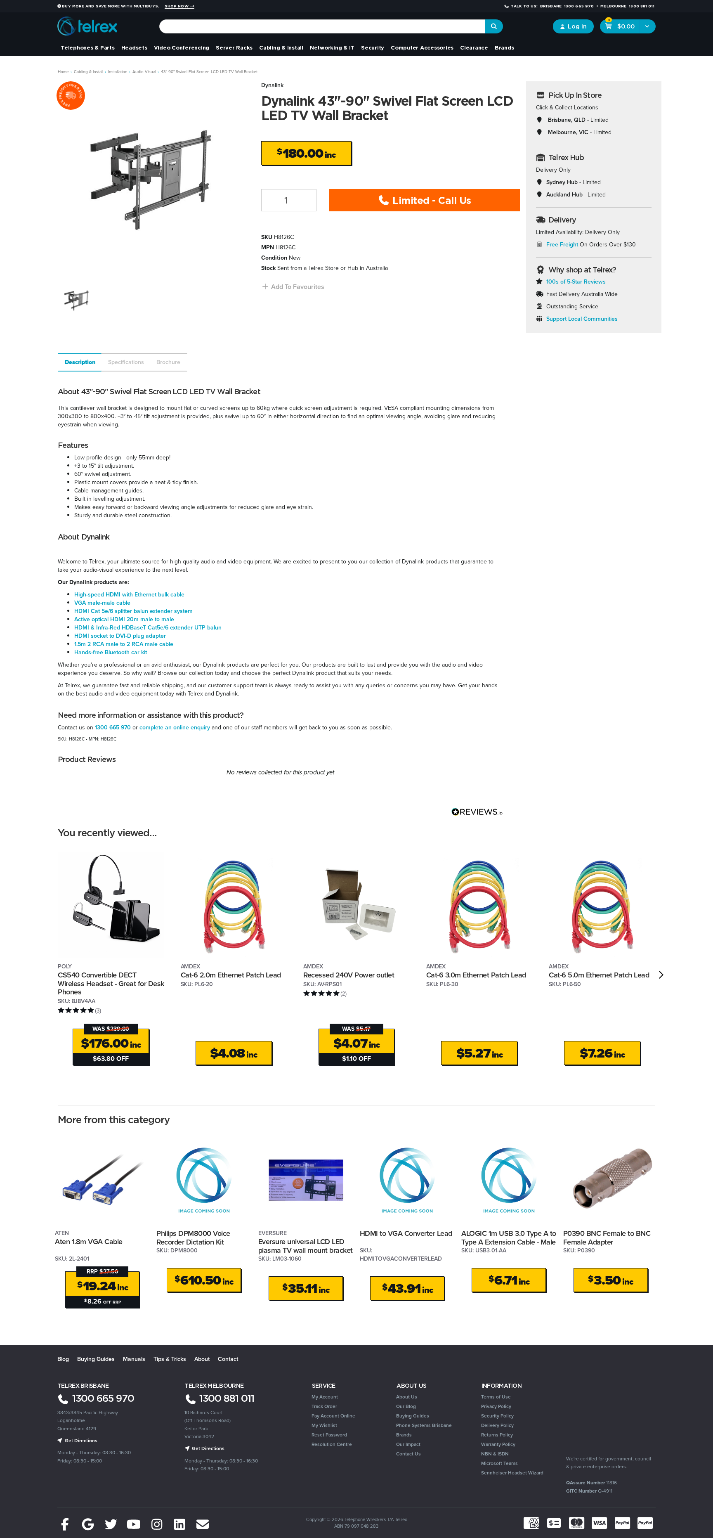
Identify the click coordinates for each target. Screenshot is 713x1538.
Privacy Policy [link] (496, 1406)
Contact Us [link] (408, 1454)
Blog (63, 1359)
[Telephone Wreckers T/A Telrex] (87, 23)
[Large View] (77, 300)
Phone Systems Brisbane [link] (424, 1425)
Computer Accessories (422, 47)
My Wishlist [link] (324, 1425)
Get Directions (80, 1440)
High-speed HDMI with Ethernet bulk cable (129, 594)
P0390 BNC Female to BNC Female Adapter (607, 1237)
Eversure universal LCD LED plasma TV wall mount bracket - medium (305, 1250)
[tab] (79, 362)
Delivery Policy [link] (497, 1425)
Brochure (168, 362)
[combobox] (322, 26)
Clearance (474, 47)
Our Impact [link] (408, 1444)
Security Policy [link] (497, 1416)
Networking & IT (332, 47)
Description (80, 362)
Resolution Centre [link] (332, 1444)
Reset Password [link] (329, 1435)
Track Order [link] (324, 1406)
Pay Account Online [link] (333, 1416)
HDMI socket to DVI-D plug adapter (120, 636)
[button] (292, 286)
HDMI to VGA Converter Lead (406, 1233)
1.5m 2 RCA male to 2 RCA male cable (123, 644)
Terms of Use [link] (496, 1397)
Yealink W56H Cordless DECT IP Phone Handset (65, 1504)
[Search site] (494, 26)
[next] (661, 974)
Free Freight (562, 244)
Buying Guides (96, 1359)
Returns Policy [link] (497, 1435)
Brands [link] (404, 1435)
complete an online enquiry (174, 727)
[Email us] (202, 1525)
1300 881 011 (225, 1398)
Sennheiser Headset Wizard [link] (512, 1472)
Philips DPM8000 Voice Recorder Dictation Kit (193, 1237)
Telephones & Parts (88, 47)
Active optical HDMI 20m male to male (124, 619)
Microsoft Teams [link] (499, 1463)
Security (372, 47)
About (202, 1359)
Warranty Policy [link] (498, 1444)
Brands (504, 47)
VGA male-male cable (102, 603)
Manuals (134, 1359)
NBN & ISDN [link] (495, 1454)
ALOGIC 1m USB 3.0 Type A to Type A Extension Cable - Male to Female (508, 1242)
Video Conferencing (182, 47)
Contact (228, 1359)
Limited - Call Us (430, 200)
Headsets (134, 47)
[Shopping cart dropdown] (648, 26)
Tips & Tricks (169, 1359)
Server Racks (234, 47)
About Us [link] (406, 1397)
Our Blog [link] (406, 1406)
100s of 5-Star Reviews (576, 281)
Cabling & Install (281, 47)
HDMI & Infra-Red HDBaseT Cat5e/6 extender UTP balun (148, 627)
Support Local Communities (582, 319)
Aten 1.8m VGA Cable (89, 1241)
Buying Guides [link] (412, 1416)
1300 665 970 (113, 727)
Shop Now (177, 6)
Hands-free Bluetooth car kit (110, 652)
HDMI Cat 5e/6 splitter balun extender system (133, 611)
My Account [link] (325, 1397)
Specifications (126, 362)
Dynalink (272, 85)
